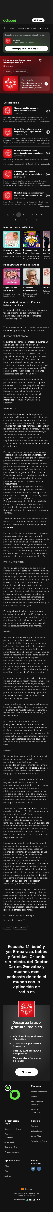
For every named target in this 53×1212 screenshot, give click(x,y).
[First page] (8, 215)
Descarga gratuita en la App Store (27, 49)
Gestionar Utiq (11, 1147)
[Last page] (36, 220)
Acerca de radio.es (39, 1092)
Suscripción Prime (39, 1141)
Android (8, 1176)
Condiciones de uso (13, 1129)
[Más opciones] (48, 60)
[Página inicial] (4, 28)
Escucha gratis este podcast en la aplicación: (25, 35)
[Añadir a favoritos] (40, 60)
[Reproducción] (46, 84)
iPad (6, 1171)
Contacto (35, 1126)
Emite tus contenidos (36, 1111)
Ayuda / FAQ (36, 1136)
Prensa (34, 1097)
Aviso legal (9, 1142)
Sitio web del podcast (12, 920)
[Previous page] (13, 215)
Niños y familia (20, 71)
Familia (7, 71)
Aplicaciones (36, 1131)
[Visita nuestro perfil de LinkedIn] (33, 1168)
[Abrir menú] (49, 20)
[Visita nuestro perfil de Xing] (39, 1168)
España (28, 1189)
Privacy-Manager (12, 1152)
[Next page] (31, 220)
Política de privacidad (9, 1135)
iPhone (7, 1166)
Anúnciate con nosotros (37, 1103)
